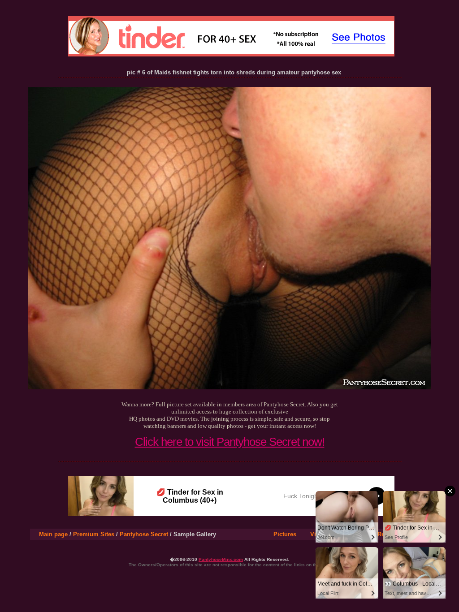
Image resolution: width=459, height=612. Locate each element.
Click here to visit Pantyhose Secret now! (230, 441)
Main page (53, 534)
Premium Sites (93, 534)
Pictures (284, 534)
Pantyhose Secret (144, 534)
